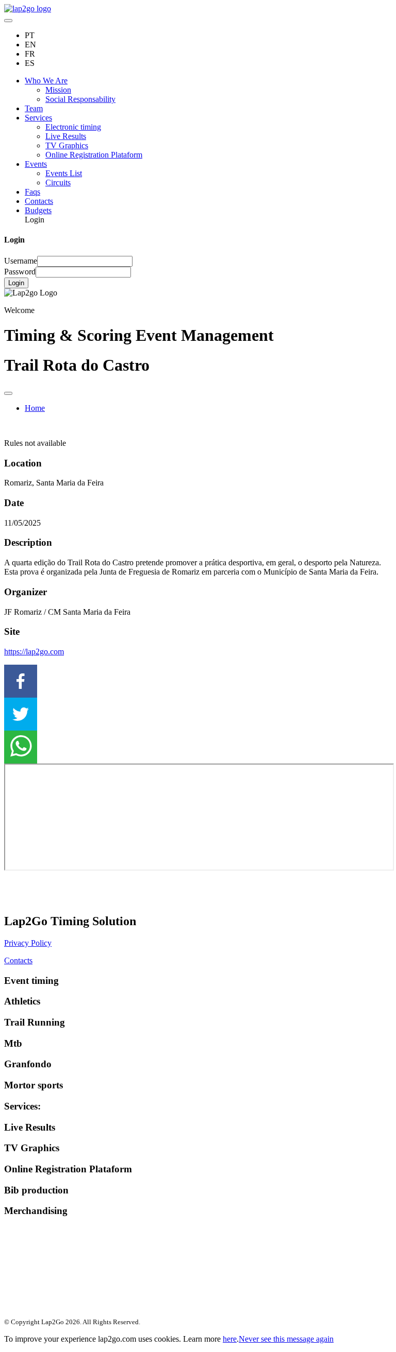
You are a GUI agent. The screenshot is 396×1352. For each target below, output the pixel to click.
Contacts (39, 201)
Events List (63, 173)
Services (38, 117)
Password (20, 271)
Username (20, 260)
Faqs (32, 191)
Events (36, 164)
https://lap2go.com (34, 651)
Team (34, 108)
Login (16, 283)
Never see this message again (286, 1338)
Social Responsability (80, 99)
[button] (198, 681)
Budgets (38, 210)
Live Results (65, 136)
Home (35, 408)
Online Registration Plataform (93, 154)
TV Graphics (66, 145)
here (230, 1338)
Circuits (58, 182)
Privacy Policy (28, 943)
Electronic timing (73, 127)
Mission (58, 89)
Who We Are (46, 80)
